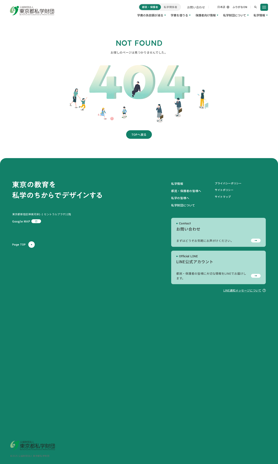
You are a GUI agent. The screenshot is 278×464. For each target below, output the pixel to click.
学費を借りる (179, 15)
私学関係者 (170, 7)
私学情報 (259, 15)
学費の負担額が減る (150, 15)
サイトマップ (223, 197)
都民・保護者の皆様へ (186, 191)
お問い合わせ (196, 7)
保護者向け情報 (205, 15)
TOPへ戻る (139, 134)
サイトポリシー (224, 190)
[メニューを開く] (264, 7)
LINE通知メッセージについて (242, 290)
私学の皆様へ (180, 198)
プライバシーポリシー (228, 183)
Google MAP (21, 221)
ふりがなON (239, 7)
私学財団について (234, 15)
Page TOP (19, 244)
